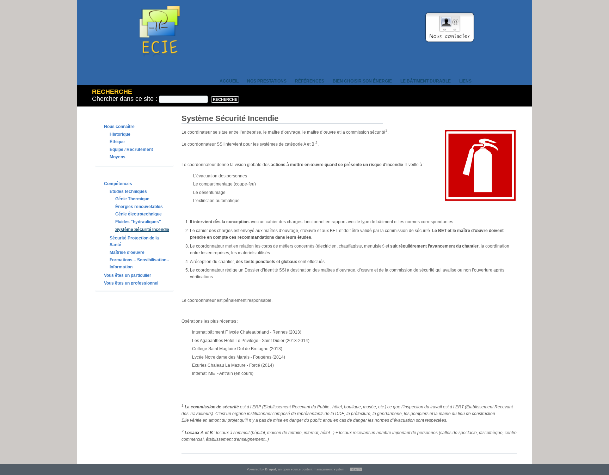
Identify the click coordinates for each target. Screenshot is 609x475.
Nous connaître (119, 126)
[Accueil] (159, 66)
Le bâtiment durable (425, 81)
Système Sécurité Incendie (142, 229)
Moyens (117, 156)
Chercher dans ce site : (125, 98)
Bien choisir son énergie (362, 81)
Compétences (118, 183)
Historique (120, 134)
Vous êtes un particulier (127, 275)
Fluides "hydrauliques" (138, 221)
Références (309, 81)
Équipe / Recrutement (131, 149)
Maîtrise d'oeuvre (127, 252)
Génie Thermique (132, 198)
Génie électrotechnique (138, 214)
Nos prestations (267, 81)
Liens (465, 81)
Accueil (229, 81)
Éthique (117, 141)
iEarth (356, 469)
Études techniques (128, 191)
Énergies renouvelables (139, 206)
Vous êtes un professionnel (131, 283)
